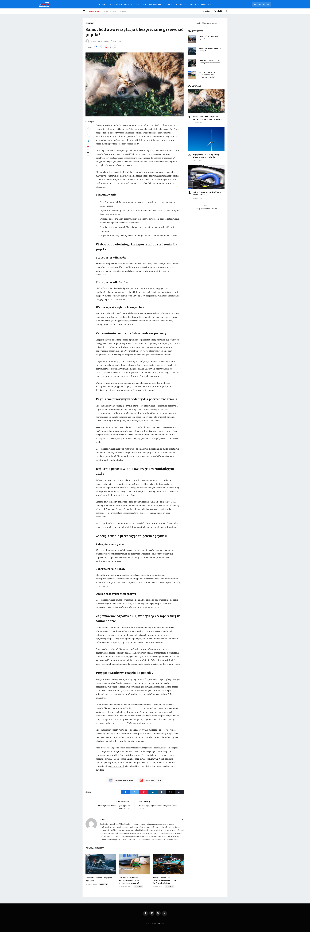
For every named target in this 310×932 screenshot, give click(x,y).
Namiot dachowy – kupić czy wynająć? (117, 11)
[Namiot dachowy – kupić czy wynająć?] (100, 864)
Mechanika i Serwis (120, 4)
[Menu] (84, 11)
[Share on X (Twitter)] (101, 47)
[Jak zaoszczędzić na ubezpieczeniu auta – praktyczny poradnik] (134, 864)
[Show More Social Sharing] (115, 47)
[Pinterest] (87, 146)
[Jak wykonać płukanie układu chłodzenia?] (206, 177)
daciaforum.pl (112, 751)
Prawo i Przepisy (176, 4)
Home (102, 4)
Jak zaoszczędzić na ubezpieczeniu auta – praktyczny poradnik (129, 880)
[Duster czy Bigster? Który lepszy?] (192, 39)
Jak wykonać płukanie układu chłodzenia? (207, 193)
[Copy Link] (110, 47)
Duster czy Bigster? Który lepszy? (209, 37)
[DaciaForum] (44, 4)
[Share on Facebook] (96, 47)
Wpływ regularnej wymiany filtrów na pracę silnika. (206, 155)
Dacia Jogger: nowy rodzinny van (142, 758)
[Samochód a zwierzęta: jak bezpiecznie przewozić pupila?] (134, 84)
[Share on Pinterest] (106, 47)
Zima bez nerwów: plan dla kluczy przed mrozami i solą (210, 61)
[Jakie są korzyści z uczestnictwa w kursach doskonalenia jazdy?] (168, 864)
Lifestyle (206, 11)
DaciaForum (160, 923)
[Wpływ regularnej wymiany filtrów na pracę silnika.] (206, 139)
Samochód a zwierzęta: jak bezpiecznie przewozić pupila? (207, 117)
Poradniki (218, 11)
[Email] (87, 153)
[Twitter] (87, 134)
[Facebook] (87, 128)
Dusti (94, 41)
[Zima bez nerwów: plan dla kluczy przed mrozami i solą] (192, 63)
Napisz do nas (261, 4)
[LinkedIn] (87, 140)
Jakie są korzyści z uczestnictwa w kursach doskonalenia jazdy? (164, 880)
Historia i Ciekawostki (149, 4)
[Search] (226, 11)
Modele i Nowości (200, 4)
